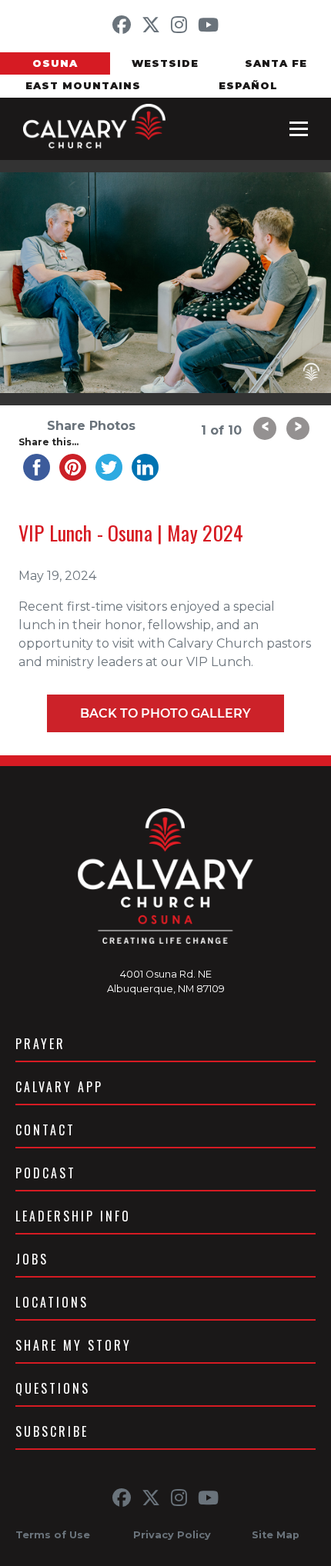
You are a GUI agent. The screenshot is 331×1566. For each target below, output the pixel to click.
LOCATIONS (52, 1302)
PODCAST (45, 1173)
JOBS (31, 1259)
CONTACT (45, 1130)
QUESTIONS (52, 1388)
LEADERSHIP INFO (73, 1216)
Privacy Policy (172, 1535)
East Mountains (83, 86)
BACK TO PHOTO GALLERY (165, 713)
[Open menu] (298, 128)
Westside (165, 63)
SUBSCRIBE (52, 1431)
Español (248, 86)
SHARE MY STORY (73, 1345)
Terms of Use (52, 1535)
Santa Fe (276, 63)
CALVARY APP (59, 1087)
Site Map (275, 1535)
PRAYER (40, 1044)
